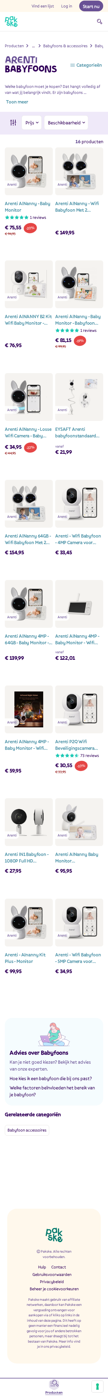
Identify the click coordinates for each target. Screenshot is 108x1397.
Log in (66, 6)
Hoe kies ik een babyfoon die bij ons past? (51, 1078)
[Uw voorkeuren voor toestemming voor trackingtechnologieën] (97, 1386)
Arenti (21, 59)
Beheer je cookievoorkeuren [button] (54, 1288)
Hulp (42, 1267)
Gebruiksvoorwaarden (51, 1274)
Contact (58, 1267)
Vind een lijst (43, 6)
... (33, 45)
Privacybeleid (52, 1281)
